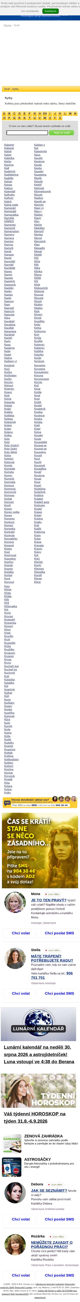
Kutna (7, 732)
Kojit (7, 395)
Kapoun (9, 301)
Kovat (37, 478)
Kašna (8, 357)
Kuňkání (9, 702)
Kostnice (39, 415)
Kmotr (38, 317)
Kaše (7, 351)
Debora (46, 1184)
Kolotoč (8, 458)
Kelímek (39, 188)
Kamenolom (11, 231)
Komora (9, 485)
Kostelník (39, 408)
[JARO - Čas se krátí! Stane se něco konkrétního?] (40, 850)
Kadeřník (9, 171)
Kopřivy (8, 561)
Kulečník (9, 689)
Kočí (7, 368)
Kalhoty (8, 197)
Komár (8, 465)
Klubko (38, 304)
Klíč (36, 257)
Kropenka (10, 622)
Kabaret (9, 144)
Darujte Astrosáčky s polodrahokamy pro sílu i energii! (49, 1165)
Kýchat (8, 772)
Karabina (9, 324)
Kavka (38, 168)
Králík (37, 528)
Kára (7, 317)
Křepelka (39, 571)
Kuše (7, 729)
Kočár (37, 357)
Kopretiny (10, 558)
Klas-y (38, 211)
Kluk (36, 311)
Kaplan (8, 294)
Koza (37, 481)
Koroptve (39, 365)
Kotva (37, 432)
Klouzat (38, 294)
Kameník (9, 227)
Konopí (8, 525)
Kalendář (9, 191)
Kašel (7, 354)
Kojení (8, 392)
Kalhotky (9, 194)
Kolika (8, 435)
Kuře (7, 722)
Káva (37, 154)
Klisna (38, 274)
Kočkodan (10, 375)
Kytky (7, 792)
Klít (36, 281)
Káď (6, 168)
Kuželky (9, 742)
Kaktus (8, 188)
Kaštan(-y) (10, 361)
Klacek (38, 194)
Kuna (7, 699)
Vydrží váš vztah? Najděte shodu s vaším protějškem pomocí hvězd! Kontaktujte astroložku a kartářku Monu (53, 909)
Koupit (38, 455)
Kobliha (38, 351)
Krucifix (8, 636)
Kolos (7, 455)
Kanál (7, 251)
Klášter (38, 214)
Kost (37, 398)
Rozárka (47, 1236)
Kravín (38, 548)
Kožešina (39, 488)
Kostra (38, 418)
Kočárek (39, 361)
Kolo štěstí (10, 452)
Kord (7, 578)
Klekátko (39, 227)
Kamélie (9, 217)
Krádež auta (41, 501)
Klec (36, 221)
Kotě (37, 425)
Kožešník (39, 491)
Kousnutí (39, 465)
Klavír (37, 217)
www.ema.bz (40, 1297)
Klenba (38, 234)
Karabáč (9, 321)
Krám (37, 535)
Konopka (9, 528)
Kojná (7, 398)
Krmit (7, 612)
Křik (6, 599)
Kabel (7, 154)
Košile (38, 392)
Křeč (37, 558)
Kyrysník (9, 776)
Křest (37, 581)
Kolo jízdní (10, 448)
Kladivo (38, 197)
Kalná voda (11, 204)
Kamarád (10, 207)
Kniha (37, 327)
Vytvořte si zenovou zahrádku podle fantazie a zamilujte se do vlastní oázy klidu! (51, 1142)
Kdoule (38, 181)
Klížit (37, 284)
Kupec (8, 706)
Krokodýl (9, 619)
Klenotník (40, 241)
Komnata (9, 481)
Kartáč (8, 337)
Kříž (6, 602)
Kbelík (38, 178)
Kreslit (38, 575)
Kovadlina (40, 468)
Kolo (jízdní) (11, 445)
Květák (8, 752)
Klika (37, 267)
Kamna (8, 244)
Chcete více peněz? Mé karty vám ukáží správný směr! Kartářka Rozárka (53, 1251)
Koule (37, 438)
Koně (7, 505)
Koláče (8, 412)
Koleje (8, 425)
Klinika (38, 271)
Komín (8, 475)
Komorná (10, 488)
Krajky (38, 522)
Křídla (7, 596)
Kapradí (9, 307)
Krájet (37, 515)
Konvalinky (10, 538)
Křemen (39, 568)
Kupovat (9, 716)
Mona (45, 894)
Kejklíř (38, 184)
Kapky (8, 291)
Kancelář (9, 261)
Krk (6, 609)
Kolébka (9, 415)
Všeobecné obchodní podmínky (50, 1284)
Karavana (10, 331)
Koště (37, 402)
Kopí (7, 551)
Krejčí (37, 565)
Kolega (8, 418)
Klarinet (38, 204)
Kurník (8, 726)
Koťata (38, 422)
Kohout (8, 385)
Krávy (37, 551)
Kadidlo (8, 178)
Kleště (38, 254)
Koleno (8, 432)
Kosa (37, 388)
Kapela (8, 277)
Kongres (9, 518)
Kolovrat (9, 462)
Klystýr (38, 314)
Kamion (9, 241)
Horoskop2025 (22, 1294)
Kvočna (8, 769)
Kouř (37, 458)
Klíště (37, 277)
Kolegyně (10, 422)
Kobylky (39, 354)
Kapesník (10, 284)
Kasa (7, 344)
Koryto (38, 382)
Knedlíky (39, 321)
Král (36, 525)
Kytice (8, 789)
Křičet (7, 589)
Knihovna (40, 331)
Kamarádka (11, 214)
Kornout (9, 581)
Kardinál (9, 334)
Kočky (8, 378)
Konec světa (11, 512)
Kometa (9, 471)
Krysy (7, 662)
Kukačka (9, 679)
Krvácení (9, 652)
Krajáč (38, 508)
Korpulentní (41, 372)
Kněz (37, 324)
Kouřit (37, 462)
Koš (36, 385)
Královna (39, 531)
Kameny (9, 234)
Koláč (7, 408)
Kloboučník (41, 287)
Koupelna (40, 452)
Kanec (8, 271)
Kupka (8, 709)
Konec (8, 508)
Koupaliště (40, 442)
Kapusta (9, 314)
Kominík (9, 478)
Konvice (9, 541)
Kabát (7, 151)
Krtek (7, 632)
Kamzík (8, 248)
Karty (7, 341)
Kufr (6, 676)
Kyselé (8, 779)
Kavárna (39, 161)
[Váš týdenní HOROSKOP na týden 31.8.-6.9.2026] (41, 1091)
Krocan (8, 616)
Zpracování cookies (23, 1287)
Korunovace (41, 378)
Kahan (8, 181)
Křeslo (38, 578)
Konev (8, 515)
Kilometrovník (42, 191)
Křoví (7, 629)
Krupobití (9, 642)
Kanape (9, 254)
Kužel (7, 739)
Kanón (8, 274)
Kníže (37, 337)
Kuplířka (9, 712)
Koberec (39, 344)
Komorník (10, 491)
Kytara (8, 786)
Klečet (38, 224)
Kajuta (8, 184)
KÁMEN (9, 221)
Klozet (38, 301)
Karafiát (9, 327)
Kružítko (9, 649)
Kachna (9, 164)
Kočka (8, 372)
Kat (36, 148)
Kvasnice (9, 749)
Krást (37, 538)
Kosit (37, 395)
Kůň (6, 696)
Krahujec (39, 505)
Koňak (8, 498)
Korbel (8, 575)
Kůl (6, 686)
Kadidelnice (11, 174)
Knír (36, 334)
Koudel (38, 435)
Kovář (37, 471)
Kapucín (9, 311)
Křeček (38, 561)
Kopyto (8, 568)
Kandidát (9, 267)
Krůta (7, 646)
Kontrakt (9, 531)
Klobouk (39, 291)
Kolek (7, 428)
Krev (7, 586)
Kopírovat (10, 555)
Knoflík (38, 341)
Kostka (38, 412)
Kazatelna (40, 174)
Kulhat (8, 692)
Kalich (8, 201)
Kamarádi (10, 211)
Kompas (9, 495)
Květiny (8, 762)
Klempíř (39, 231)
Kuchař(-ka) (11, 666)
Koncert (9, 501)
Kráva (37, 541)
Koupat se (40, 445)
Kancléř (9, 264)
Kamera (9, 238)
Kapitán (9, 287)
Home (7, 25)
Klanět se (40, 201)
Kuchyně (9, 672)
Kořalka (9, 571)
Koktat (8, 405)
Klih (36, 264)
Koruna (38, 375)
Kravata (39, 545)
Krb (36, 555)
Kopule (8, 565)
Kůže (7, 736)
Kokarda (9, 402)
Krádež (38, 498)
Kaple (7, 297)
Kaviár (38, 164)
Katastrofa (40, 151)
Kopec (8, 548)
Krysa (7, 659)
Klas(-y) (39, 207)
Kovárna (39, 475)
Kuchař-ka (10, 669)
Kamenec (10, 224)
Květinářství (11, 759)
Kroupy (8, 626)
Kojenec (9, 388)
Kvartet (8, 745)
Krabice (38, 495)
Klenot (38, 238)
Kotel (37, 428)
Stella (45, 950)
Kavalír (38, 158)
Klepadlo (39, 248)
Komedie (9, 468)
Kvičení (8, 765)
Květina (8, 755)
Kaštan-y (39, 144)
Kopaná (9, 545)
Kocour (8, 382)
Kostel (38, 405)
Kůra (7, 719)
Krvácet (9, 656)
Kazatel (38, 171)
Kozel (37, 485)
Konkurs (9, 522)
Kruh (7, 639)
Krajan (38, 512)
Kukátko (9, 682)
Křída (7, 592)
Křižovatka (10, 606)
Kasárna (9, 347)
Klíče (37, 261)
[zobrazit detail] (15, 912)
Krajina (38, 518)
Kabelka (9, 158)
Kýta (7, 782)
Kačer (7, 161)
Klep (37, 244)
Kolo (7, 438)
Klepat (38, 251)
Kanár (8, 257)
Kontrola (9, 535)
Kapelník (9, 281)
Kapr (7, 304)
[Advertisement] (40, 57)
